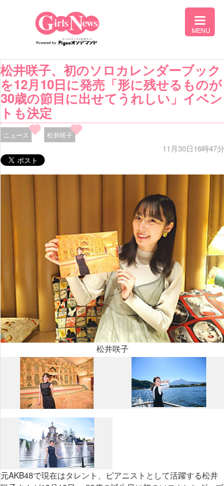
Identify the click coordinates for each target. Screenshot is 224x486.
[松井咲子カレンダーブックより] (57, 406)
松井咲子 (59, 134)
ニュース (16, 134)
